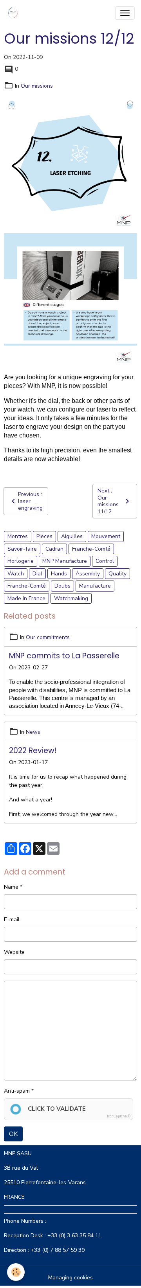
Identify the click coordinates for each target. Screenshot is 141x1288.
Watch (15, 573)
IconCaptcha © (118, 1116)
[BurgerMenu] (125, 13)
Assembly (88, 573)
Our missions (37, 86)
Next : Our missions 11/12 (108, 501)
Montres (17, 536)
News (33, 732)
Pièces (44, 536)
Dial (37, 573)
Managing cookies (70, 1277)
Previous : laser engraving (30, 501)
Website (14, 952)
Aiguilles (72, 536)
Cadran (54, 549)
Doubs (62, 586)
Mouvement (105, 536)
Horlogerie (20, 561)
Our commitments (48, 637)
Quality (117, 573)
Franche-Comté (91, 549)
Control (105, 561)
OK (13, 1134)
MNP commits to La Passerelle (64, 655)
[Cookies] (16, 1272)
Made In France (26, 598)
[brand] (14, 13)
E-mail (12, 919)
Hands (59, 573)
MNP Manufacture (64, 561)
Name (11, 887)
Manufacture (95, 586)
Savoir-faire (22, 549)
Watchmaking (71, 598)
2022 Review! (33, 750)
